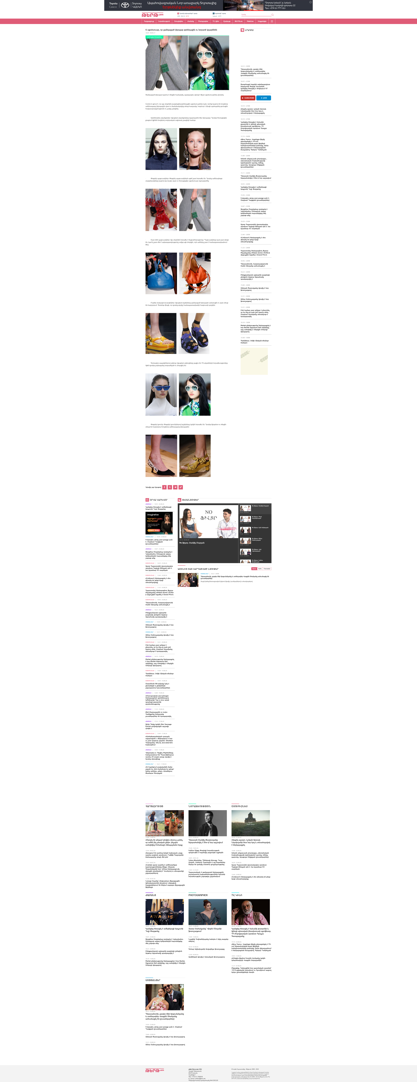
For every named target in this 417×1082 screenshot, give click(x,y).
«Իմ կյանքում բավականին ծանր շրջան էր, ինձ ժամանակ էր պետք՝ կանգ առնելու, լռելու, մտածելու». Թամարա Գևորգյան (160, 770)
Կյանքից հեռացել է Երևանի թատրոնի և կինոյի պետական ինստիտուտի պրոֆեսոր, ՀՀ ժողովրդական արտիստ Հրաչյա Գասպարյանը (254, 126)
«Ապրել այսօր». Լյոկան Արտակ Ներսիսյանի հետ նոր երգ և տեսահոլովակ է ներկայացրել (253, 111)
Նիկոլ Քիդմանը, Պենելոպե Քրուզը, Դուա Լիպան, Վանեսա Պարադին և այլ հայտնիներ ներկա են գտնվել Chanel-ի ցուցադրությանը (207, 862)
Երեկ (259, 568)
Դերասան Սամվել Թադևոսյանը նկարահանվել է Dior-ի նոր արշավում (256, 177)
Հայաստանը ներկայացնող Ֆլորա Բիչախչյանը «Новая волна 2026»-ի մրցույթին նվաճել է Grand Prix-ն (255, 253)
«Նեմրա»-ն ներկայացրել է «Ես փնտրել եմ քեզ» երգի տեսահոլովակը (253, 240)
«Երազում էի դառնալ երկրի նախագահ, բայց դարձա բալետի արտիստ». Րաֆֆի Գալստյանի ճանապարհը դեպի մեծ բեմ (165, 855)
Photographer (198, 895)
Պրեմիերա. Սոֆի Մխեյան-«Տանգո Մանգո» (255, 342)
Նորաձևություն (154, 37)
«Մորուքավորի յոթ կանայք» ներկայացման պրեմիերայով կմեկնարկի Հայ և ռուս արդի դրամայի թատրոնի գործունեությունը (157, 700)
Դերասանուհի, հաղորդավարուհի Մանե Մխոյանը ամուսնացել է (254, 265)
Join (265, 98)
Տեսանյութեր (190, 500)
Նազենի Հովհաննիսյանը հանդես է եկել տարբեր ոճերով (208, 940)
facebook (164, 487)
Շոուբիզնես (150, 563)
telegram (175, 487)
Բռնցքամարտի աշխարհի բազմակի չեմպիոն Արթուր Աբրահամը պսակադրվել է (255, 277)
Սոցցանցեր (150, 537)
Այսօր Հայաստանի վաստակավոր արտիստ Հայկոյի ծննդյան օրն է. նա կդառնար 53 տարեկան (255, 226)
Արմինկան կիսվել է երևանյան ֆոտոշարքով (207, 957)
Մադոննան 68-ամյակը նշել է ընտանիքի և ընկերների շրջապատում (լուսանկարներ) (158, 686)
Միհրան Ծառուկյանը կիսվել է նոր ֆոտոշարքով (255, 289)
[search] (272, 15)
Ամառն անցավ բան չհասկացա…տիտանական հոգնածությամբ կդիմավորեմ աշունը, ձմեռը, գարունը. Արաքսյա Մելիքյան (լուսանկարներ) (254, 163)
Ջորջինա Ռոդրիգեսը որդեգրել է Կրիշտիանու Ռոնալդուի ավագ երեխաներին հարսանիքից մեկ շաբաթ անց (254, 212)
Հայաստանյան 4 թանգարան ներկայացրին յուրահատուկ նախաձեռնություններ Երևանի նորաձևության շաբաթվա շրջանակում (207, 874)
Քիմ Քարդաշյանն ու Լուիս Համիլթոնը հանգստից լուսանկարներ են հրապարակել (158, 714)
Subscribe (249, 98)
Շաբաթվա (267, 568)
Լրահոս (249, 30)
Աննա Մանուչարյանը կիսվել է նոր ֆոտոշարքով (255, 300)
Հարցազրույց (154, 806)
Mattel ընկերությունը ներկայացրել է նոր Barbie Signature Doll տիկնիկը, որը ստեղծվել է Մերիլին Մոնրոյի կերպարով (256, 328)
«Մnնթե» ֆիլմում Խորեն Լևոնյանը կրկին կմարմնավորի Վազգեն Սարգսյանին (248, 959)
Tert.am (152, 14)
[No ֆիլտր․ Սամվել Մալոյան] (208, 521)
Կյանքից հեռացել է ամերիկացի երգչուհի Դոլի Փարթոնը (254, 188)
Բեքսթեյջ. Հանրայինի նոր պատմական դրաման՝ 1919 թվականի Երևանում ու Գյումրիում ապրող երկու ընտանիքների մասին (251, 970)
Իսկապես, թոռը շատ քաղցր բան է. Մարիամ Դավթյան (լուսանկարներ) (255, 199)
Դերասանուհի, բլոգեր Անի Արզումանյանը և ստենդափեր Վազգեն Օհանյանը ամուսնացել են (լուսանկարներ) (255, 72)
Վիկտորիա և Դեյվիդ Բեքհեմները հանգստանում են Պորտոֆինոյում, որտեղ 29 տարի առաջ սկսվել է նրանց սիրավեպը (160, 756)
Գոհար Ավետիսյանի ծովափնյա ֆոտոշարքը (207, 949)
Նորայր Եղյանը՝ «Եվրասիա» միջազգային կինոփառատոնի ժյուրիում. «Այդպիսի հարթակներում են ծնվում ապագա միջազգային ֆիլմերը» (165, 884)
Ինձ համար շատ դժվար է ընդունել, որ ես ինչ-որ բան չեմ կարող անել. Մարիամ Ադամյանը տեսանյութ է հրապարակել (255, 313)
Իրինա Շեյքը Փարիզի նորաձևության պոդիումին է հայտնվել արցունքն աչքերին (206, 851)
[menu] (272, 21)
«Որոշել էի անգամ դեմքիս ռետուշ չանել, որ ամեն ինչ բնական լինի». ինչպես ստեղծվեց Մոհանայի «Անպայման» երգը (164, 842)
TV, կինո (237, 895)
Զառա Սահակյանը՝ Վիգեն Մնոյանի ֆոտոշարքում (205, 930)
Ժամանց (148, 504)
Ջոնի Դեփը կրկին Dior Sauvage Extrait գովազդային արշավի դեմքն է (158, 726)
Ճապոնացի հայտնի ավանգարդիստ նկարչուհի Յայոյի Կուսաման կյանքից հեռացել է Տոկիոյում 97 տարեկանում (255, 87)
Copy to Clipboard (181, 487)
